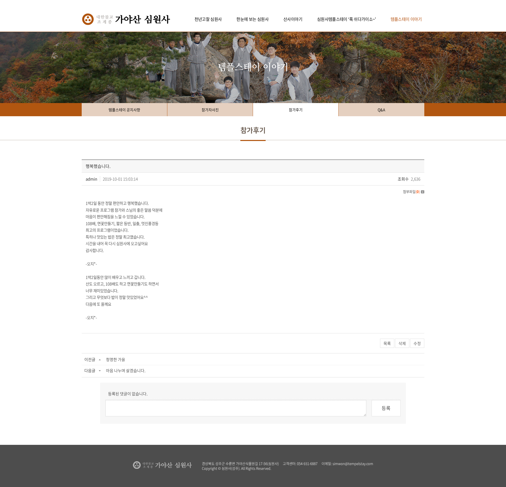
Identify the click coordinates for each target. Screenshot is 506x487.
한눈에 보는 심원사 (252, 19)
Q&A (381, 109)
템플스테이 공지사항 (124, 109)
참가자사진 (210, 109)
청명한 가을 (115, 359)
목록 (387, 343)
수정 (417, 343)
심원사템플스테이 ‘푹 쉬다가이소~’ (346, 19)
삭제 (402, 343)
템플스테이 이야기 (406, 19)
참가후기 (296, 109)
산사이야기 (292, 19)
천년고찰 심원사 (208, 19)
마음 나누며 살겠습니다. (125, 370)
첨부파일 (411, 191)
